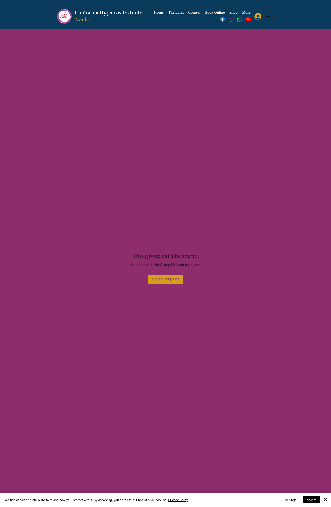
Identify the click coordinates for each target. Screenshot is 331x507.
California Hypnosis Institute (108, 12)
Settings (290, 500)
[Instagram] (231, 19)
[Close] (325, 499)
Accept (311, 500)
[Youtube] (248, 19)
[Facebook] (222, 19)
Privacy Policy (178, 500)
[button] (176, 12)
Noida (82, 19)
